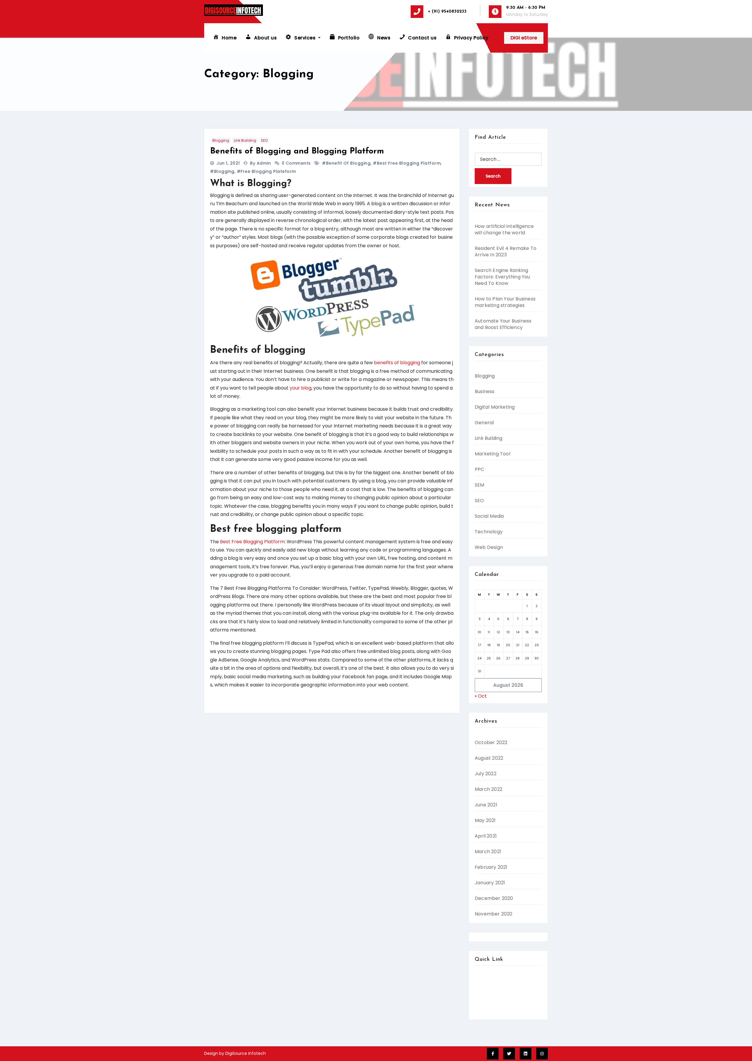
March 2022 (488, 789)
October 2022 (491, 742)
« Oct (481, 696)
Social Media (489, 516)
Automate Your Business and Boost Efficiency (503, 324)
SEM (479, 485)
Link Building (245, 140)
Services (484, 995)
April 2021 (486, 836)
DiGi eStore (524, 37)
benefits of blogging (397, 362)
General (484, 422)
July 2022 (485, 773)
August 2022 (489, 758)
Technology (489, 531)
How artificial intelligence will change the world (504, 229)
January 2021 (490, 882)
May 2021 (485, 820)
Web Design (489, 547)
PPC (479, 469)
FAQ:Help (485, 1003)
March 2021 (488, 851)
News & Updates (494, 1012)
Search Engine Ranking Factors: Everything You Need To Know (502, 277)
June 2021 (486, 804)
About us (485, 978)
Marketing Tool (492, 453)
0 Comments (296, 163)
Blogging (220, 140)
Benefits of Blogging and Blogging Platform (297, 151)
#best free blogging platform (407, 163)
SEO (264, 140)
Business (485, 391)
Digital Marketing (495, 407)
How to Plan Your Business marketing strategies (505, 302)
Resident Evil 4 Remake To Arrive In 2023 (505, 251)
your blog (300, 388)
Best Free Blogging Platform (252, 541)
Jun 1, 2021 (228, 163)
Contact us (487, 987)
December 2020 (494, 898)
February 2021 (491, 867)
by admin (261, 163)
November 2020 (494, 913)
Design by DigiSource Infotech (235, 1053)
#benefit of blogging (346, 163)
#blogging (222, 171)
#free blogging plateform (266, 171)
